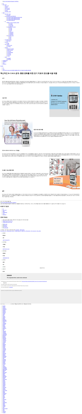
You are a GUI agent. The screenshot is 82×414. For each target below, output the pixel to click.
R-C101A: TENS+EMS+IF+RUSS (13, 18)
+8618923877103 (6, 257)
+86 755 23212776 (6, 240)
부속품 (6, 47)
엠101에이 (11, 32)
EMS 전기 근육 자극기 (26, 231)
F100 (8, 43)
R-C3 (10, 31)
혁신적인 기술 (7, 14)
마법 (6, 57)
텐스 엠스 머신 (3, 231)
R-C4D (10, 30)
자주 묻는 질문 (8, 11)
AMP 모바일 (22, 229)
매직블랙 (9, 58)
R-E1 (10, 37)
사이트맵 (17, 229)
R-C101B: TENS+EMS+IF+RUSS (13, 19)
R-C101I (10, 23)
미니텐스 (9, 46)
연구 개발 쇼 (7, 9)
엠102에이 (11, 34)
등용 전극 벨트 (10, 50)
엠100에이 (11, 33)
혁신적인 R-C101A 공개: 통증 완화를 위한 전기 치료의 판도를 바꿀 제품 (17, 70)
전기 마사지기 (33, 231)
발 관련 (6, 42)
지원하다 (4, 61)
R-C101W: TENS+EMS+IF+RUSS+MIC (14, 17)
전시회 (6, 10)
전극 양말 (9, 54)
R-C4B (10, 29)
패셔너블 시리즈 (10, 35)
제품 (3, 12)
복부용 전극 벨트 (10, 48)
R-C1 (10, 36)
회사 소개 (4, 4)
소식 (3, 62)
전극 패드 (9, 53)
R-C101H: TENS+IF (11, 20)
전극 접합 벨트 (10, 52)
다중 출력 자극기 (8, 39)
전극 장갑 (9, 51)
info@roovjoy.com (6, 248)
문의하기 (4, 214)
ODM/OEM (5, 212)
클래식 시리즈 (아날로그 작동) (13, 22)
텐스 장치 (39, 231)
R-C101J (8, 15)
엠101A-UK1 (9, 45)
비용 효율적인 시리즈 (11, 26)
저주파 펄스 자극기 (10, 231)
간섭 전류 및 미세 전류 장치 (10, 16)
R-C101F (11, 24)
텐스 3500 (11, 25)
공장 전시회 (7, 8)
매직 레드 (9, 59)
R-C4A (10, 28)
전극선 (8, 55)
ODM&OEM (5, 60)
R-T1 (10, 38)
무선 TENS (7, 44)
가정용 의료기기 (18, 231)
